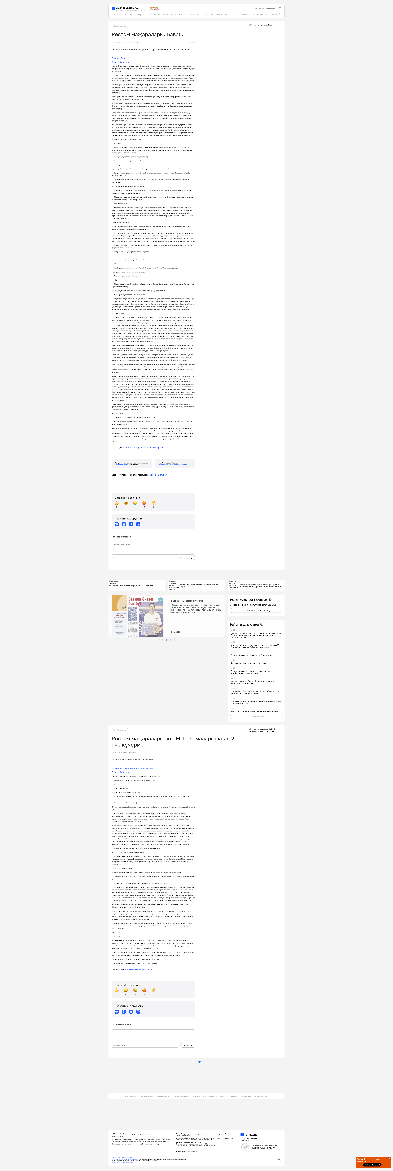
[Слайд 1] (159, 640)
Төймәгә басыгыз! (372, 1165)
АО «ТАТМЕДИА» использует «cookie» (125, 1159)
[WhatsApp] (138, 524)
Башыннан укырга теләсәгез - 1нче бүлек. (133, 768)
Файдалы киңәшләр (229, 1096)
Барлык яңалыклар (256, 717)
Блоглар (194, 14)
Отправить (188, 558)
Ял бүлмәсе (262, 14)
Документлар (131, 1096)
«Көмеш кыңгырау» (158, 475)
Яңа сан (273, 14)
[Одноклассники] (124, 524)
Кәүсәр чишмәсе (181, 1096)
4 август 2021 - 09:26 (118, 752)
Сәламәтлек (246, 1096)
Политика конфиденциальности (123, 1162)
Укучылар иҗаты (163, 1096)
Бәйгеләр (183, 14)
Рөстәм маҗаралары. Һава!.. (139, 969)
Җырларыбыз (146, 1096)
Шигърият (140, 14)
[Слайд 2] (162, 640)
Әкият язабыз (231, 14)
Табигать (196, 1096)
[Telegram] (131, 524)
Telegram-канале (123, 464)
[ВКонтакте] (117, 524)
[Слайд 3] (166, 640)
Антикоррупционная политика (122, 1158)
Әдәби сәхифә (169, 14)
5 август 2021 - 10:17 (118, 42)
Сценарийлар (154, 14)
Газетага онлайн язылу (122, 14)
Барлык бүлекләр (120, 62)
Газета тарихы (207, 14)
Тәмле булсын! (247, 14)
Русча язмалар (210, 1096)
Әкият (219, 14)
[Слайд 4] (170, 640)
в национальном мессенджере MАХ (172, 464)
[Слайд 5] (174, 640)
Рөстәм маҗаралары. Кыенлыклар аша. (144, 447)
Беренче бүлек (119, 58)
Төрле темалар (261, 1096)
